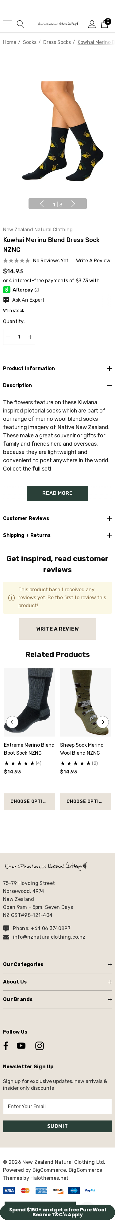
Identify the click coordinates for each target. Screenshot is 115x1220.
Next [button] (73, 203)
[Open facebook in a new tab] (4, 1046)
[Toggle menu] (7, 24)
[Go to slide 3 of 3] (67, 821)
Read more (57, 493)
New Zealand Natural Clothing (38, 230)
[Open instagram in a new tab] (39, 1046)
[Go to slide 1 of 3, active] (47, 821)
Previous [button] (41, 203)
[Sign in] (92, 24)
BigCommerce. (51, 1170)
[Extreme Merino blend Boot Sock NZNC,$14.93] (29, 702)
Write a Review (57, 629)
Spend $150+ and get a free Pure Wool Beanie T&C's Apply (57, 1212)
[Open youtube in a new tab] (21, 1046)
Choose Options (31, 801)
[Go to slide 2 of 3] (57, 821)
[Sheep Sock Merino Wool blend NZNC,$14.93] (85, 702)
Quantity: (14, 321)
